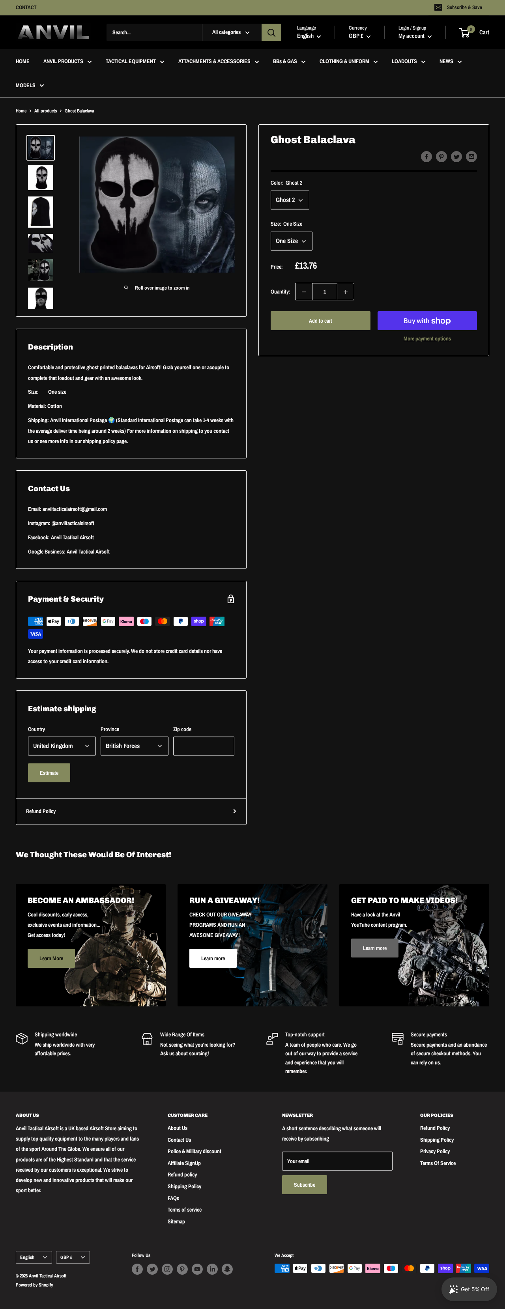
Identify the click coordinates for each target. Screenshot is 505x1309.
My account (412, 36)
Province (110, 729)
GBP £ (66, 1257)
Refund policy (182, 1174)
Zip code (182, 729)
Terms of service (185, 1209)
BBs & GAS (285, 61)
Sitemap (176, 1221)
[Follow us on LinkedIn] (212, 1269)
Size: (286, 224)
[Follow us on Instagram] (167, 1269)
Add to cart (320, 321)
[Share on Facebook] (426, 156)
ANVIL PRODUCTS (63, 61)
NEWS (446, 61)
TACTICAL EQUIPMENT (131, 61)
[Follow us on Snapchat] (227, 1269)
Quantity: (280, 291)
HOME (23, 61)
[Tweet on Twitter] (456, 156)
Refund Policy (41, 811)
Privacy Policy (435, 1151)
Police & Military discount (194, 1151)
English (27, 1257)
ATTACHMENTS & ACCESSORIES (214, 61)
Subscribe (304, 1184)
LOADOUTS (404, 61)
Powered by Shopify (34, 1285)
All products (45, 111)
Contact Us (179, 1139)
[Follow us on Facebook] (137, 1269)
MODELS (26, 85)
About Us (177, 1127)
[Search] (271, 32)
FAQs (173, 1198)
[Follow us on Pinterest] (182, 1269)
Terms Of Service (438, 1163)
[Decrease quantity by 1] (304, 292)
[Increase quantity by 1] (345, 292)
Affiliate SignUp (184, 1163)
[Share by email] (471, 156)
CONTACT (26, 7)
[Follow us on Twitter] (152, 1269)
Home (21, 111)
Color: (286, 182)
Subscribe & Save (464, 7)
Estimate (49, 772)
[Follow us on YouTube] (197, 1269)
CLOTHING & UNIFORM (344, 61)
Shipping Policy (184, 1186)
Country (36, 729)
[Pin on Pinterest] (441, 156)
